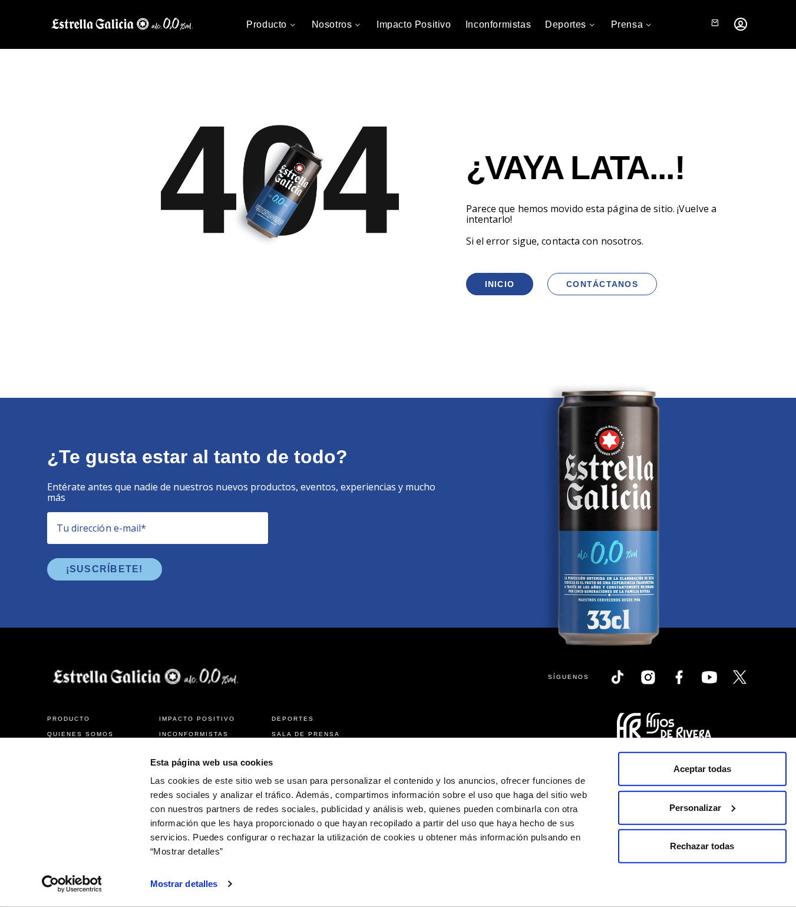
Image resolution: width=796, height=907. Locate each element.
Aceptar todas (702, 769)
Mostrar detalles (184, 884)
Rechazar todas (702, 846)
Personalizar (695, 807)
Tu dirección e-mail (102, 528)
